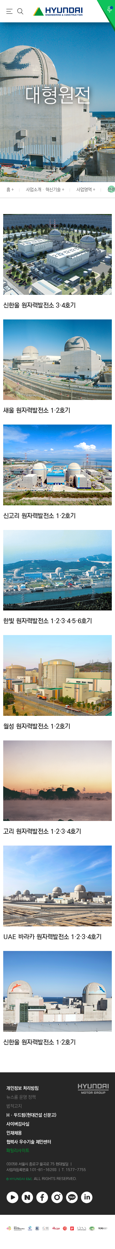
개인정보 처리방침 (22, 1088)
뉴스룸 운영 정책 (21, 1097)
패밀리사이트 (17, 1150)
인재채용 (14, 1133)
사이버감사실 (17, 1124)
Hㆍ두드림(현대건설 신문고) (31, 1115)
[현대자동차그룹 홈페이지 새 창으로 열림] (93, 1119)
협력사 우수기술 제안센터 (28, 1142)
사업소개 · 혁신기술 (43, 189)
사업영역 (84, 189)
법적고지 (14, 1106)
